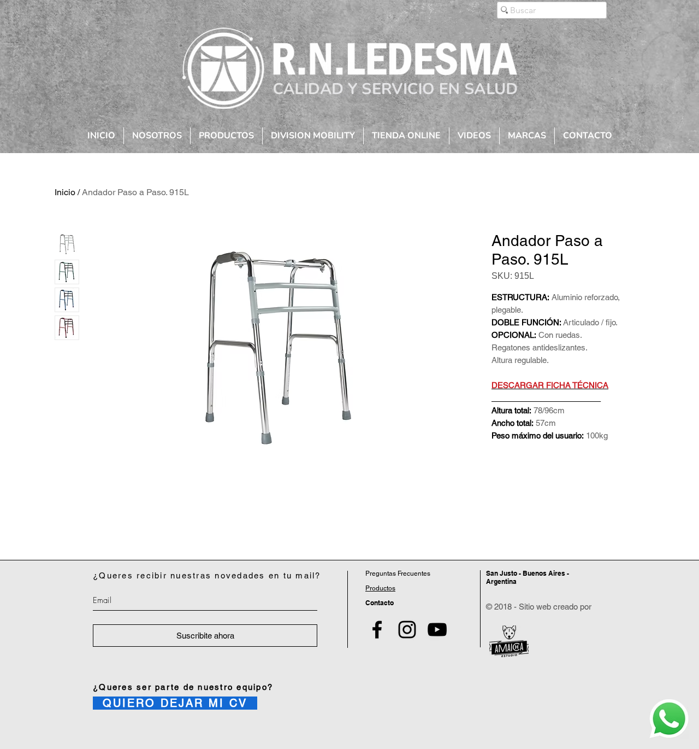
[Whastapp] (669, 719)
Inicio (65, 192)
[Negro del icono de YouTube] (437, 629)
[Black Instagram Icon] (407, 629)
